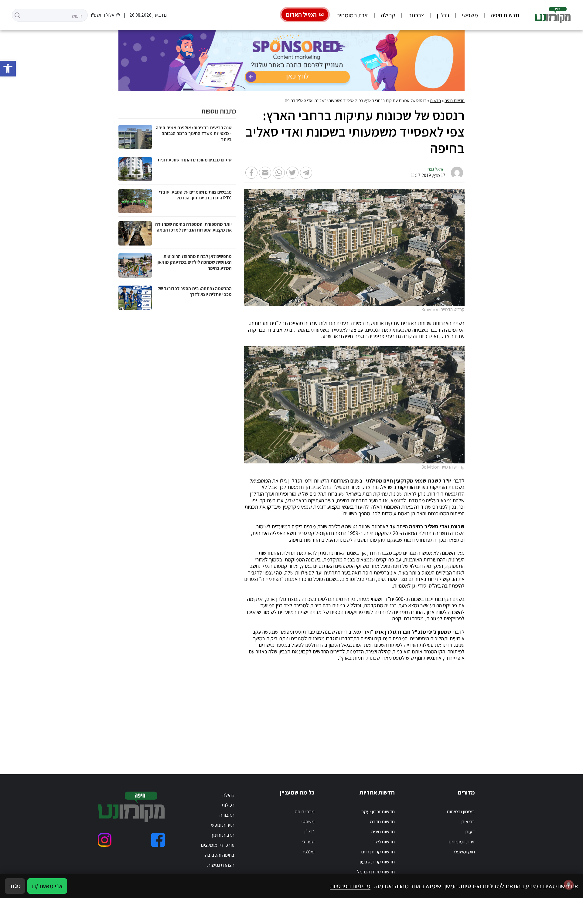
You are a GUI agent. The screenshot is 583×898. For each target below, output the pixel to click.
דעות (470, 831)
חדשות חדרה (382, 821)
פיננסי (309, 851)
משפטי (470, 15)
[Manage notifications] (569, 885)
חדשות (435, 100)
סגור (15, 886)
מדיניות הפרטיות (350, 886)
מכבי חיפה (305, 811)
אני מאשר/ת (47, 886)
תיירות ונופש (222, 825)
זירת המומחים (352, 15)
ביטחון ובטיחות (461, 811)
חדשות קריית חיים (378, 851)
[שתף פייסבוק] (251, 173)
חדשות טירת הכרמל (376, 871)
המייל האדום (301, 15)
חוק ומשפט (464, 851)
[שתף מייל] (265, 173)
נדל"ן (443, 15)
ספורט (308, 841)
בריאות (468, 821)
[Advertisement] (292, 710)
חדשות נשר (384, 841)
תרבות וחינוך (222, 835)
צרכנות (416, 15)
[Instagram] (104, 840)
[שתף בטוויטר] (292, 173)
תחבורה (227, 815)
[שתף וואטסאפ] (279, 173)
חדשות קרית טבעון (377, 861)
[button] (8, 68)
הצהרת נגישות (220, 865)
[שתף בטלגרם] (306, 173)
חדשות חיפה (505, 15)
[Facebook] (158, 840)
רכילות (228, 804)
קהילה (388, 15)
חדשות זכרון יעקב (378, 811)
